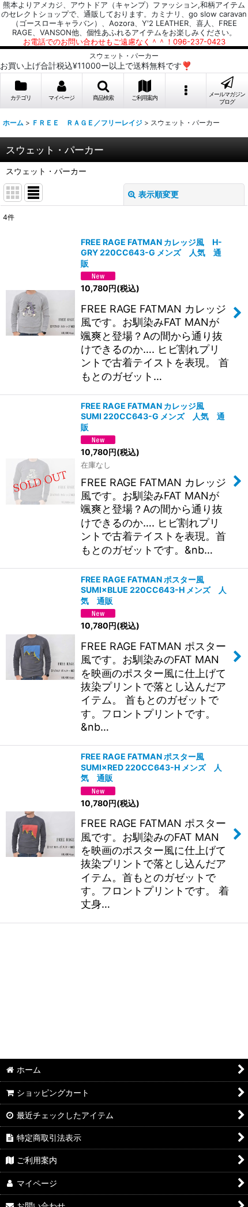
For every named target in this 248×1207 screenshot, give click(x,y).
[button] (103, 90)
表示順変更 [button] (158, 194)
